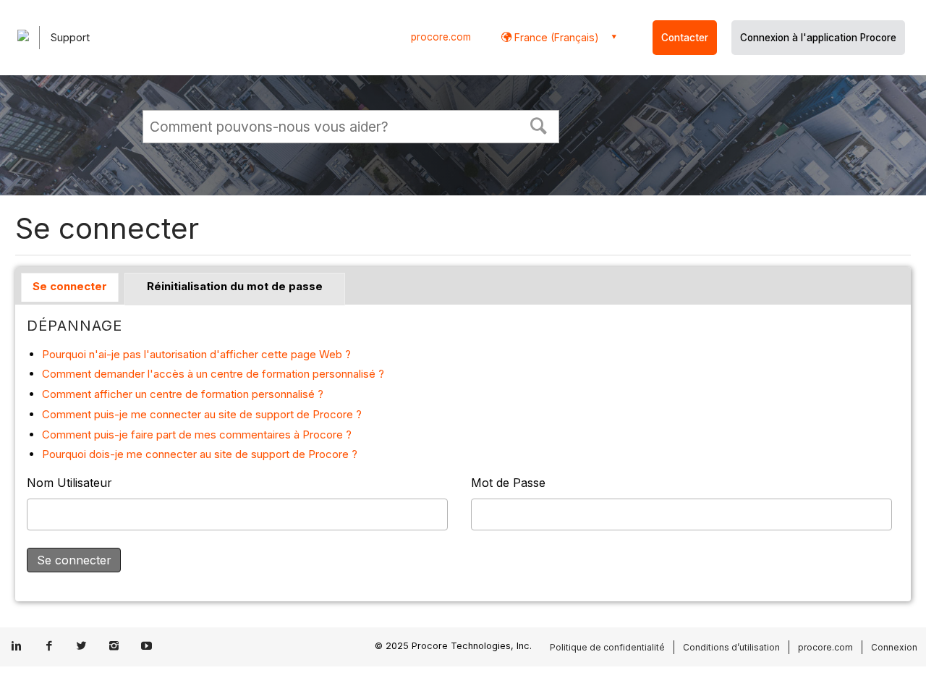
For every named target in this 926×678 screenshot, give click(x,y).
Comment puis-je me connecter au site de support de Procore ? (202, 414)
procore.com (441, 37)
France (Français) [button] (555, 37)
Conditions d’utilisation (731, 647)
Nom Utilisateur (69, 482)
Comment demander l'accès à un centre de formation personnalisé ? (213, 374)
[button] (539, 124)
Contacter (684, 37)
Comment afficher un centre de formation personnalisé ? (182, 394)
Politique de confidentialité (607, 647)
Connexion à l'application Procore (818, 37)
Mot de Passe (508, 482)
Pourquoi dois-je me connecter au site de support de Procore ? (199, 454)
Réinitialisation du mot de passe (235, 286)
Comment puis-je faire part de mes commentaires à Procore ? (197, 434)
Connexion (894, 647)
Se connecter (70, 286)
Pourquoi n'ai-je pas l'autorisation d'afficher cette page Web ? (196, 354)
